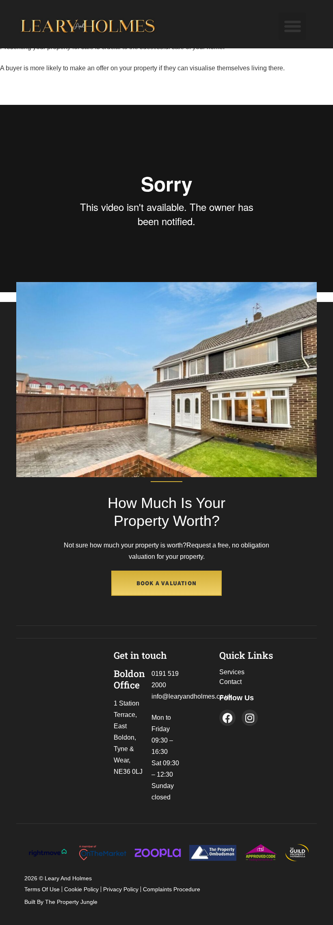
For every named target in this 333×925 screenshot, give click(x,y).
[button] (292, 26)
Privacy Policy (120, 889)
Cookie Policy (81, 889)
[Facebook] (227, 718)
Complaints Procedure (171, 889)
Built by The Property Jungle (60, 902)
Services (231, 672)
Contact (230, 681)
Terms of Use (42, 889)
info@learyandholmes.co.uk (191, 696)
